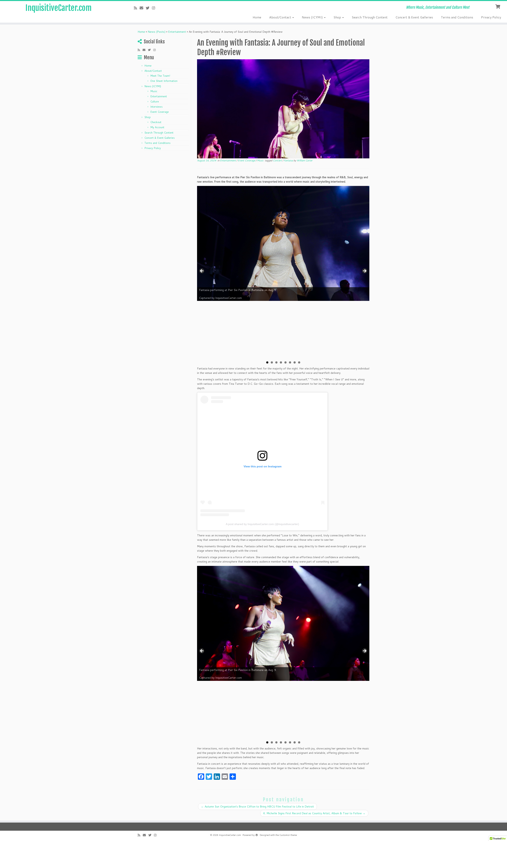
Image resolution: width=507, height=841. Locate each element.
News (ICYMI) (313, 17)
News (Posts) (156, 32)
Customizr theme (288, 835)
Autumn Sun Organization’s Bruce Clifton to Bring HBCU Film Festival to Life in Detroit (257, 806)
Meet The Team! (160, 75)
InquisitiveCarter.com (58, 8)
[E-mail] (143, 8)
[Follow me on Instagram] (155, 8)
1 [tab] (267, 362)
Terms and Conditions (457, 17)
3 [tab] (276, 362)
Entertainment (177, 32)
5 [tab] (285, 362)
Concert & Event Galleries (414, 17)
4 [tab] (281, 362)
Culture (154, 101)
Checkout (155, 122)
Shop (338, 17)
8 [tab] (299, 362)
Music (153, 91)
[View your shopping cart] (498, 6)
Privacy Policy (491, 17)
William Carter (305, 160)
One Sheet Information (163, 81)
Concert (277, 160)
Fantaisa (289, 160)
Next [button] (364, 271)
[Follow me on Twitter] (149, 8)
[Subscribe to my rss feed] (137, 8)
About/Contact (280, 17)
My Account (157, 127)
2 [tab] (272, 362)
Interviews (156, 106)
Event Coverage (159, 112)
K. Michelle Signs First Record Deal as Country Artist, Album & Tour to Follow (314, 813)
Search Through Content (370, 17)
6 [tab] (290, 362)
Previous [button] (202, 271)
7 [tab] (295, 362)
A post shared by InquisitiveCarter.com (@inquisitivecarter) (262, 524)
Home (257, 17)
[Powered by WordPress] (256, 834)
